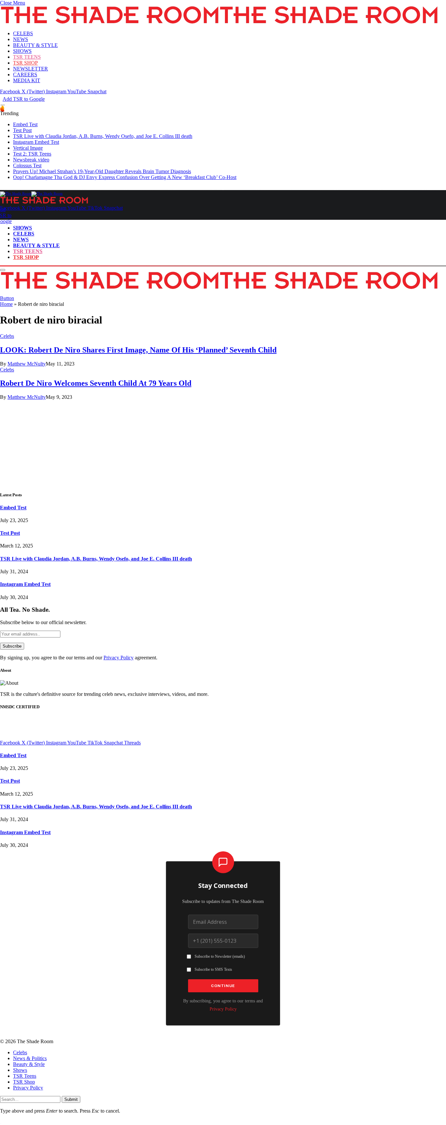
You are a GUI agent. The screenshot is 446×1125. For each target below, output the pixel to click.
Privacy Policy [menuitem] (28, 1087)
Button (7, 298)
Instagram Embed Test (36, 142)
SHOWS (22, 51)
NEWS (20, 39)
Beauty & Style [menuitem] (29, 1064)
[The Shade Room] (31, 193)
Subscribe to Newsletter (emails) (220, 956)
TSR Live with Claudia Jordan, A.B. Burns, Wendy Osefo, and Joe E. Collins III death (102, 136)
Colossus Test (27, 165)
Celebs (7, 336)
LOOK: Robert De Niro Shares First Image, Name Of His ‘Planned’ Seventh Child (138, 350)
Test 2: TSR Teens (32, 154)
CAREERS (25, 74)
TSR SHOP (25, 63)
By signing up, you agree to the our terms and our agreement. (78, 657)
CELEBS (23, 33)
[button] (12, 3)
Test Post (22, 130)
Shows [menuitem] (20, 1070)
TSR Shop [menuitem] (24, 1082)
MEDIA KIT (26, 80)
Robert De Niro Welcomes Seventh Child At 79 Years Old (95, 383)
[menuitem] (229, 1053)
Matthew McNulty (27, 364)
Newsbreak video (31, 159)
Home (6, 304)
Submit (71, 1099)
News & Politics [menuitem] (30, 1058)
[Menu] (3, 105)
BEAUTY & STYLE (35, 45)
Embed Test (25, 124)
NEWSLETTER (30, 68)
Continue (223, 985)
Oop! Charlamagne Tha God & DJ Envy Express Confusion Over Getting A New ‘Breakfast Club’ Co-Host (124, 177)
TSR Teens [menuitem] (24, 1076)
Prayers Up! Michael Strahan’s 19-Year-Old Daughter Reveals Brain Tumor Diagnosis (102, 171)
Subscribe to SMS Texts (213, 969)
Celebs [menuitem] (20, 1052)
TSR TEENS (27, 57)
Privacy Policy (119, 657)
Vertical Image (28, 148)
